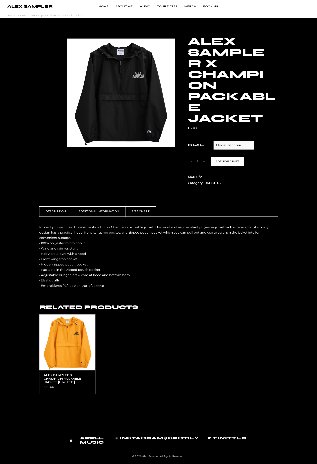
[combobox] (234, 145)
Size (196, 145)
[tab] (55, 211)
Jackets (213, 183)
